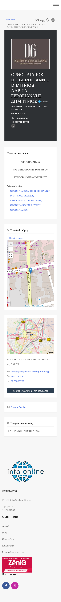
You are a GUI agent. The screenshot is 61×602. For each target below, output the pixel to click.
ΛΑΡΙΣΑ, (29, 195)
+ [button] (11, 244)
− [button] (11, 249)
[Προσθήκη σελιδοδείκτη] (13, 126)
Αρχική (5, 526)
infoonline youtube (13, 552)
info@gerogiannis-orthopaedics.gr (30, 371)
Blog (4, 532)
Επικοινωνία (8, 545)
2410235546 (22, 118)
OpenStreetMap (39, 306)
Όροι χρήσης (8, 539)
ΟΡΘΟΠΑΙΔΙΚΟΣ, (19, 191)
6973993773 (22, 122)
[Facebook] (6, 585)
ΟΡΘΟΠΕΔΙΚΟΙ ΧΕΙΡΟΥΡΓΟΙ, (26, 205)
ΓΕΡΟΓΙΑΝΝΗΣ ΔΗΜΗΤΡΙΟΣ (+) (24, 431)
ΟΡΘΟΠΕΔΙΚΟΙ (11, 20)
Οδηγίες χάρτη (16, 238)
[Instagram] (15, 585)
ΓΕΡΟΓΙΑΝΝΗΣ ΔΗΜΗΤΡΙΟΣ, (26, 200)
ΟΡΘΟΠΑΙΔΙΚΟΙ (19, 209)
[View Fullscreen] (10, 255)
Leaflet (27, 306)
